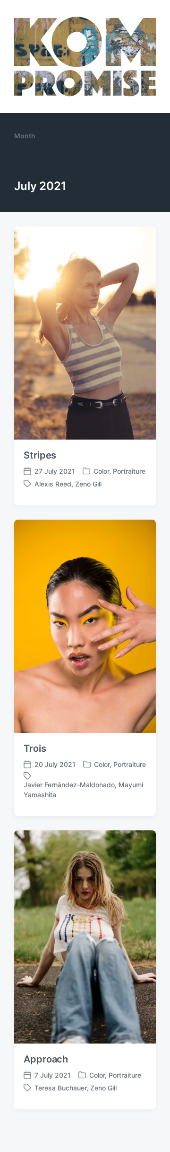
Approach (46, 1059)
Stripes (40, 455)
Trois (35, 748)
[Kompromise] (85, 56)
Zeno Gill (88, 484)
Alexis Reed (52, 484)
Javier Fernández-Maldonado (69, 785)
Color (101, 471)
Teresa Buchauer (60, 1088)
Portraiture (129, 471)
